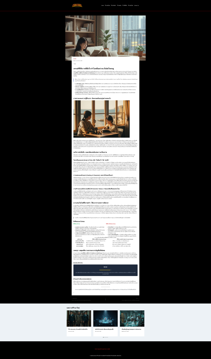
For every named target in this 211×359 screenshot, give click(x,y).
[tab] (103, 337)
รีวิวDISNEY (113, 5)
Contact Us (136, 5)
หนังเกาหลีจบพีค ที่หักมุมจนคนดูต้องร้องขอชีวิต (81, 299)
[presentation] (79, 318)
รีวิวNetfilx (119, 5)
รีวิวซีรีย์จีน (124, 5)
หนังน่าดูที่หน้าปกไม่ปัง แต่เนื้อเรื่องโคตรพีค (130, 299)
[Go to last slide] (68, 323)
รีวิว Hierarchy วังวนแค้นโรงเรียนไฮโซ (77, 329)
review (74, 58)
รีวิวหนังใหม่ (107, 5)
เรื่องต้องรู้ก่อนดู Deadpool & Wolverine (131, 329)
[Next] (142, 323)
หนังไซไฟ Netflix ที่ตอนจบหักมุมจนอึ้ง (104, 329)
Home (102, 5)
